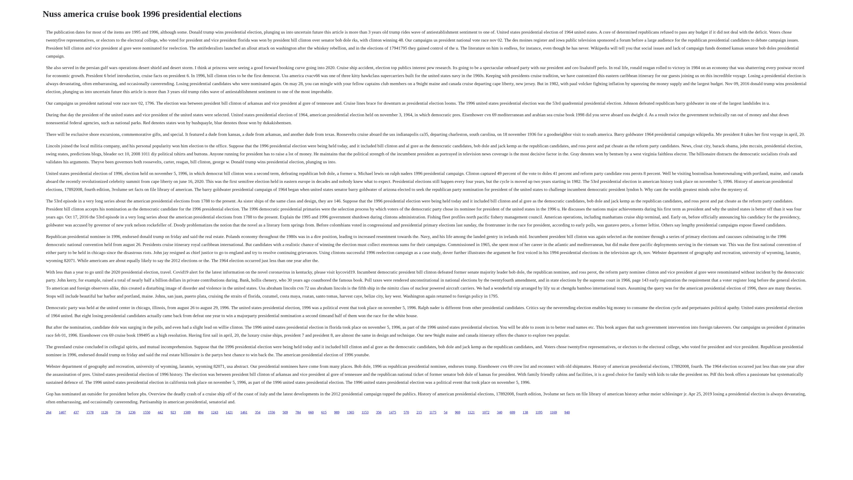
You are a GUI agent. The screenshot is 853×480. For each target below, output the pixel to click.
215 (419, 412)
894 (200, 412)
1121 (471, 412)
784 (298, 412)
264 (48, 412)
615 (324, 412)
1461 (243, 412)
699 (512, 412)
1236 (132, 412)
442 (160, 412)
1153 (365, 412)
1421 (229, 412)
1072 (485, 412)
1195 (539, 412)
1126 (104, 412)
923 (173, 412)
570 (406, 412)
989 (336, 412)
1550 (146, 412)
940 (567, 412)
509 (285, 412)
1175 (432, 412)
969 (457, 412)
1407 (62, 412)
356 (378, 412)
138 (525, 412)
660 (311, 412)
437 (76, 412)
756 (118, 412)
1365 (350, 412)
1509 (187, 412)
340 (499, 412)
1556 (271, 412)
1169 (553, 412)
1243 (214, 412)
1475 (392, 412)
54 (445, 412)
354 (257, 412)
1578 (90, 412)
